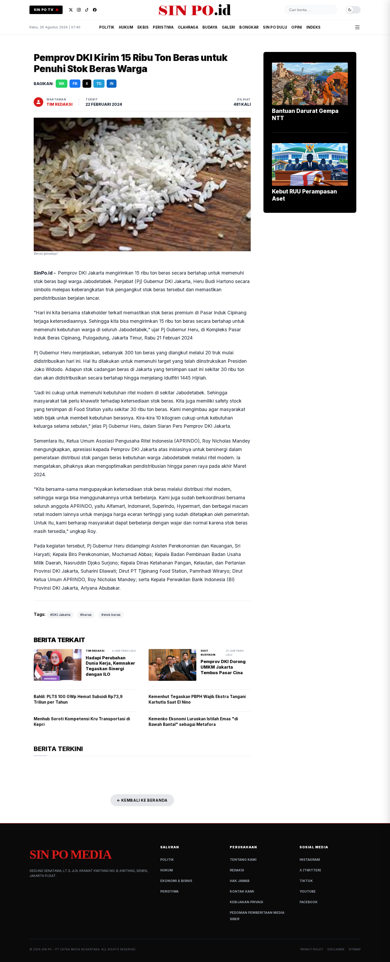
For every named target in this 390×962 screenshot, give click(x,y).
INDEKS (313, 27)
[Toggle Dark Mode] (353, 10)
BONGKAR (249, 27)
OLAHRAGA (188, 27)
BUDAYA (210, 27)
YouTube (308, 891)
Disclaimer (335, 949)
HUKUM (126, 27)
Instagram (310, 860)
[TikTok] (87, 10)
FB (75, 84)
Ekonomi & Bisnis (176, 881)
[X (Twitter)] (71, 10)
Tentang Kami (243, 860)
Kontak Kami (242, 891)
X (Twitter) (310, 870)
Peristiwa (169, 891)
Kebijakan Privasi (246, 902)
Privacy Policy (311, 949)
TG (99, 84)
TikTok (306, 881)
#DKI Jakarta (60, 615)
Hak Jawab (239, 881)
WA (61, 84)
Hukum (166, 870)
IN (111, 84)
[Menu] (357, 27)
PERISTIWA (163, 27)
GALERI (228, 27)
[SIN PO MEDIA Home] (195, 9)
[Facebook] (95, 10)
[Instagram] (79, 10)
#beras (86, 615)
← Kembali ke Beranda (142, 800)
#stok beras (110, 615)
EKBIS (143, 27)
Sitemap (355, 949)
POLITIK (107, 27)
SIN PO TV (44, 10)
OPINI (296, 27)
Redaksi (237, 870)
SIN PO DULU (275, 27)
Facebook (309, 902)
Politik (167, 860)
